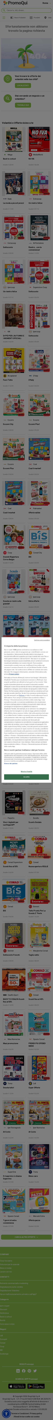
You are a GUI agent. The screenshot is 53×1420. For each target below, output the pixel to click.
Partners (22, 695)
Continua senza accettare (42, 640)
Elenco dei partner (10, 763)
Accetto (27, 777)
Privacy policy (14, 674)
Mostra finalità (26, 771)
